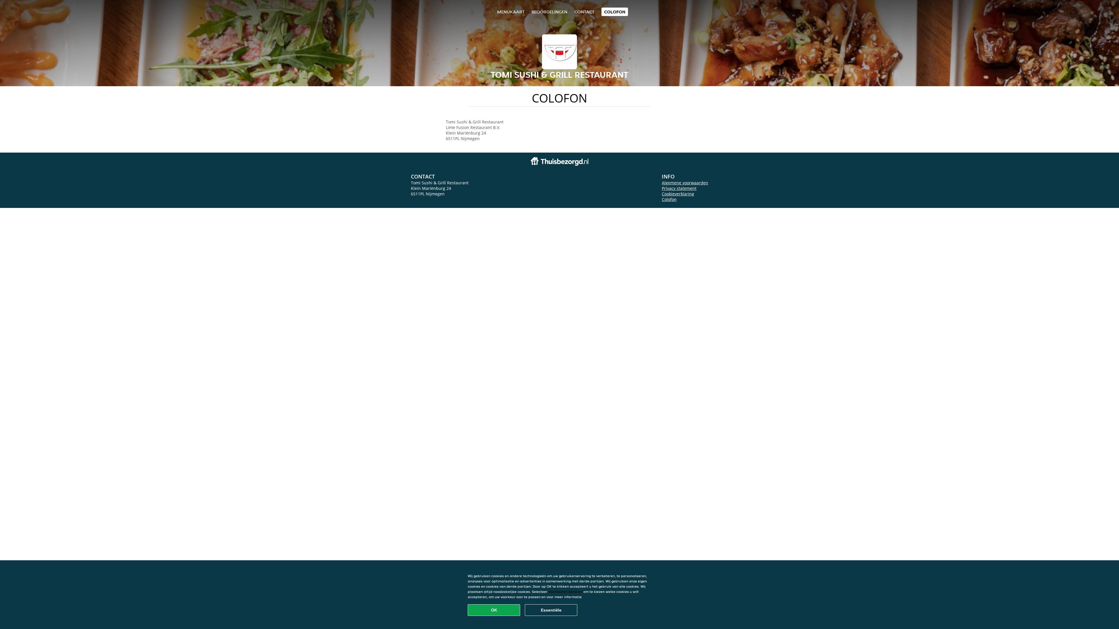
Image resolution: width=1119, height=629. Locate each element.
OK (494, 610)
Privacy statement (679, 188)
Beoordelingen (549, 12)
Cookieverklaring (678, 194)
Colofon (669, 199)
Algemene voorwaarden (685, 182)
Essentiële (551, 610)
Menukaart (511, 12)
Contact (584, 12)
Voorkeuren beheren (565, 591)
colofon (614, 12)
